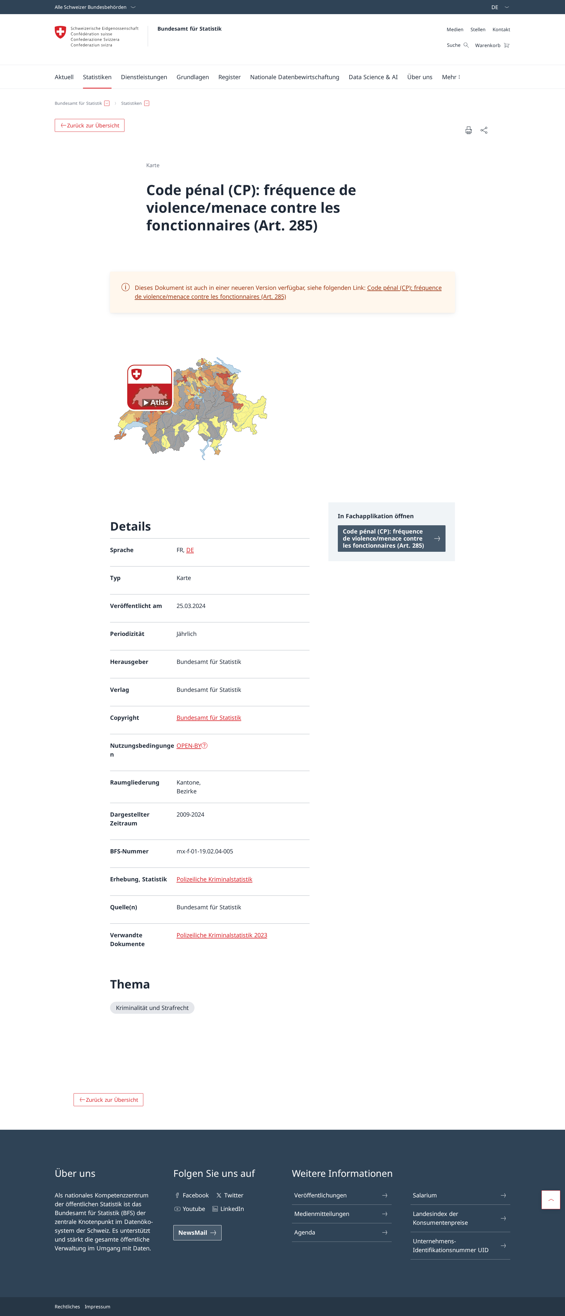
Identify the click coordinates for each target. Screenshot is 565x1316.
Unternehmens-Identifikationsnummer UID (451, 1245)
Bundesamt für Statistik (189, 28)
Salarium (425, 1195)
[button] (64, 77)
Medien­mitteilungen (321, 1214)
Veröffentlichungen (320, 1195)
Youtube (194, 1209)
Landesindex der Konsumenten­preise (440, 1218)
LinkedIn (232, 1209)
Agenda (304, 1232)
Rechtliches (67, 1306)
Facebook (196, 1195)
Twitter (233, 1195)
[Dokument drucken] (468, 130)
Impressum (97, 1306)
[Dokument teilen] (483, 130)
